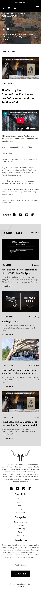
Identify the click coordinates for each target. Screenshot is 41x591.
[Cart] (8, 7)
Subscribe (20, 573)
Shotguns (20, 525)
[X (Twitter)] (17, 488)
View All (33, 232)
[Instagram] (23, 488)
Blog (20, 509)
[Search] (3, 7)
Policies (20, 505)
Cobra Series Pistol (21, 522)
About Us (20, 502)
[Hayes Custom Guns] (20, 3)
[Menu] (37, 7)
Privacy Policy (20, 586)
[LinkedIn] (30, 488)
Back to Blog (9, 51)
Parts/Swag (20, 528)
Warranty (20, 535)
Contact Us (20, 512)
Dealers (20, 499)
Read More (6, 286)
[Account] (15, 7)
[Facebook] (11, 488)
